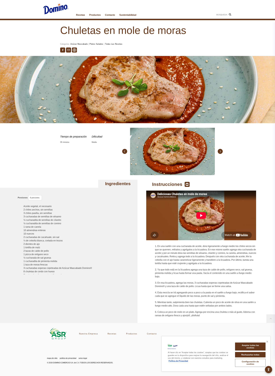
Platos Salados (96, 44)
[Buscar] (230, 14)
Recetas (80, 15)
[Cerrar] (267, 342)
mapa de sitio (52, 358)
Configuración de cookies (250, 362)
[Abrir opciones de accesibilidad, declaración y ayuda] (268, 369)
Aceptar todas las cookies (250, 346)
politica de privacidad (68, 358)
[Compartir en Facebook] (62, 50)
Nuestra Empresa (88, 334)
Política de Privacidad (178, 361)
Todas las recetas (113, 44)
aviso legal (83, 358)
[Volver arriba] (270, 318)
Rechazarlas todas (250, 355)
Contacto (110, 15)
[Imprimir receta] (74, 50)
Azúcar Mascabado (79, 44)
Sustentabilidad (127, 15)
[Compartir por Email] (68, 50)
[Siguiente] (220, 151)
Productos (95, 15)
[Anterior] (124, 151)
